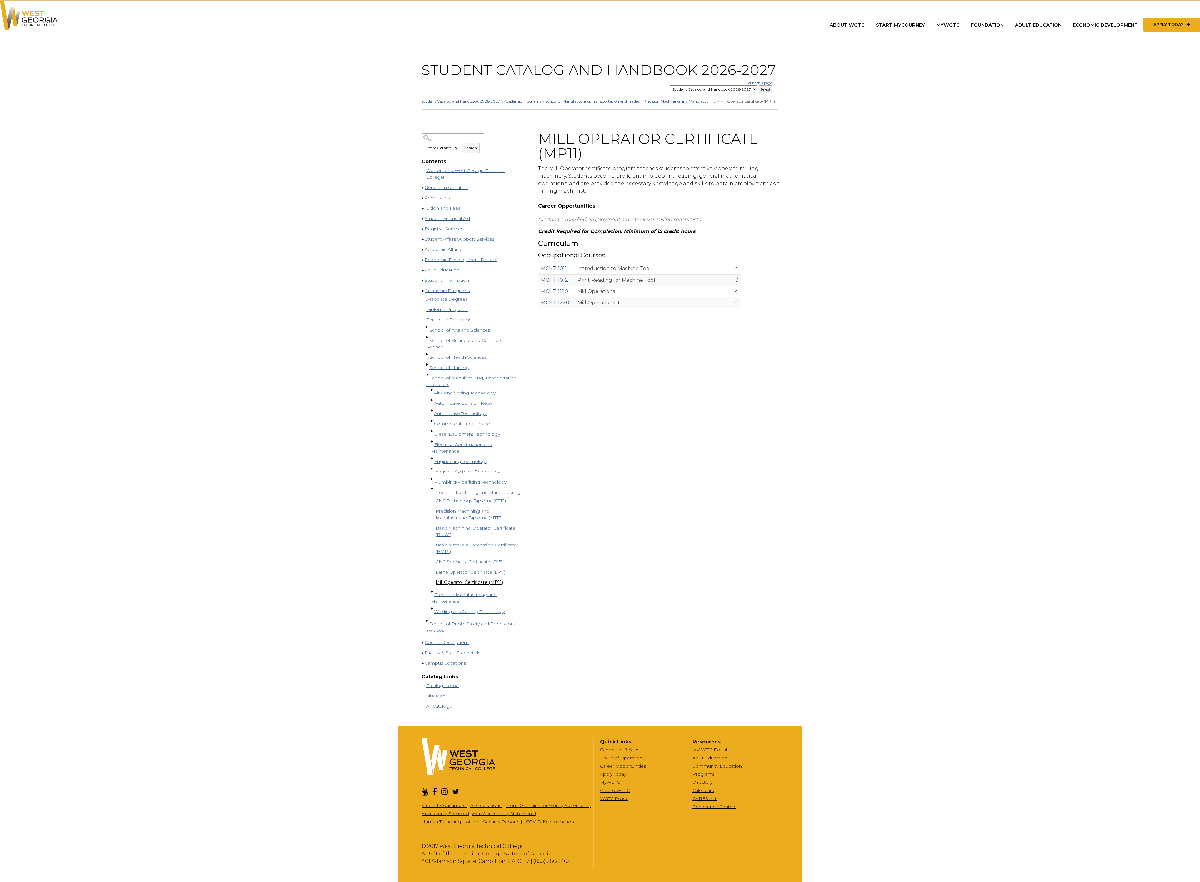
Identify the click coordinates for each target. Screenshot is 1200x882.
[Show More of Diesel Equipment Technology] (432, 431)
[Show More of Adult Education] (423, 270)
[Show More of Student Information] (423, 280)
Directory (702, 782)
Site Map (436, 696)
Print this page (760, 83)
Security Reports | (502, 821)
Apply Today (1168, 24)
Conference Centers (714, 806)
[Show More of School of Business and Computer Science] (427, 337)
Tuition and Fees (442, 208)
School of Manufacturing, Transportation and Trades (592, 101)
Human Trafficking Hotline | (451, 821)
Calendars (703, 790)
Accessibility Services (445, 813)
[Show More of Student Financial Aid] (423, 218)
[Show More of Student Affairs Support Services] (423, 239)
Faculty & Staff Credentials (452, 653)
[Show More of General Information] (423, 188)
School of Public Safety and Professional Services (471, 627)
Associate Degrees (447, 299)
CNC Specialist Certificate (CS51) (470, 562)
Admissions (437, 197)
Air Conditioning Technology (465, 393)
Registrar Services (444, 228)
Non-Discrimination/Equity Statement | (548, 805)
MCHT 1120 (554, 291)
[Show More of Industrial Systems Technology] (432, 468)
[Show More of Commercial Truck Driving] (432, 421)
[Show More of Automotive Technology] (432, 410)
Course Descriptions (447, 642)
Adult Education (1038, 25)
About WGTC (847, 25)
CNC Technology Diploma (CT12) (471, 501)
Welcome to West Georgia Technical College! (465, 174)
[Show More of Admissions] (423, 198)
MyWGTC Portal (709, 750)
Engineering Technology (461, 461)
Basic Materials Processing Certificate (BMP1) (476, 548)
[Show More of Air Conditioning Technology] (432, 390)
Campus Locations (445, 663)
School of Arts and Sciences (459, 330)
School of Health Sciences (458, 357)
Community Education (717, 766)
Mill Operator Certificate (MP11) (469, 582)
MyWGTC (948, 25)
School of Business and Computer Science (465, 343)
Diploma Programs (447, 309)
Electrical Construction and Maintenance (461, 448)
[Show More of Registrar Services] (423, 229)
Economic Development (1105, 25)
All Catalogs (439, 706)
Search (471, 147)
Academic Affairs (443, 249)
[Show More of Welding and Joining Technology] (432, 608)
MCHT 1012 (554, 280)
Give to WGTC (615, 790)
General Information (446, 187)
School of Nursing (449, 367)
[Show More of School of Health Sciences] (427, 354)
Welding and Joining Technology (469, 611)
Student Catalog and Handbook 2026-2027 (461, 101)
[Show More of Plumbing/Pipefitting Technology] (432, 479)
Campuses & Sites (619, 750)
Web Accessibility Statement (503, 813)
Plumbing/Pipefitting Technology (470, 482)
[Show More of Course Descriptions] (423, 643)
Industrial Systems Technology (467, 471)
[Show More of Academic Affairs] (423, 249)
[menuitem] (847, 25)
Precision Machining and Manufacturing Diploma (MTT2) (469, 514)
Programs (703, 774)
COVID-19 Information (550, 821)
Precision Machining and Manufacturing (679, 101)
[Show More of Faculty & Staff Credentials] (423, 653)
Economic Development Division (461, 259)
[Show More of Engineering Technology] (432, 458)
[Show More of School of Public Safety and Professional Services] (427, 620)
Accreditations (486, 805)
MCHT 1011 (554, 268)
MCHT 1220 (555, 303)
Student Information (447, 280)
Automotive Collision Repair (464, 403)
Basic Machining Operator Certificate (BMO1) (475, 531)
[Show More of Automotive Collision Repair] (432, 400)
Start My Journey (900, 25)
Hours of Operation (621, 758)
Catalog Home (442, 685)
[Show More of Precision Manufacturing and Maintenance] (432, 591)
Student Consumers (444, 805)
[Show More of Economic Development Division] (423, 260)
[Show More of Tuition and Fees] (423, 208)
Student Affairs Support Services (459, 239)
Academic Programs (522, 101)
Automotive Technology (460, 413)
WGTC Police (614, 798)
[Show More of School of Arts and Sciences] (427, 327)
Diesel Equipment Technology (467, 434)
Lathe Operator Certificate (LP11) (470, 572)
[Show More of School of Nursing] (427, 364)
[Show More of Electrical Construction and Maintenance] (432, 441)
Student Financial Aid (447, 218)
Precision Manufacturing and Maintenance (464, 598)
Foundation (987, 25)
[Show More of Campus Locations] (423, 663)
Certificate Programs (448, 319)
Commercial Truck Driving (462, 424)
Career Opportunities (623, 766)
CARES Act (704, 798)
